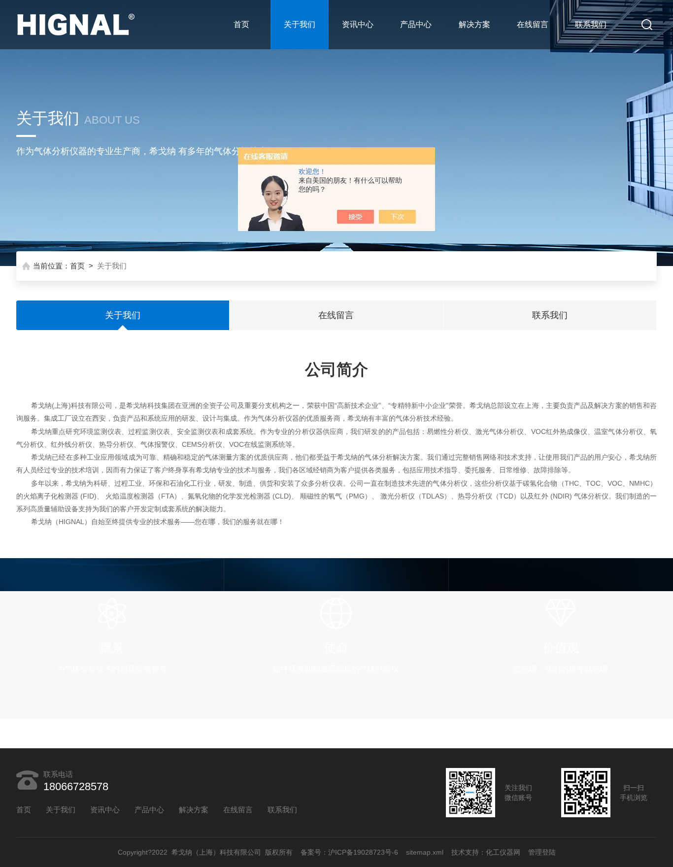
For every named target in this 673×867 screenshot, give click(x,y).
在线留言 (532, 24)
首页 (241, 24)
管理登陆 (542, 852)
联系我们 (590, 24)
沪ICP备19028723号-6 (363, 852)
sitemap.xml (424, 852)
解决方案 (474, 24)
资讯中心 (357, 24)
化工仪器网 (503, 852)
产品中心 (416, 24)
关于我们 (299, 24)
